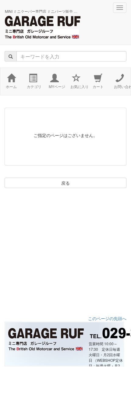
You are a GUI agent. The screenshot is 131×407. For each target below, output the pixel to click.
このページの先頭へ (107, 318)
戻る (65, 183)
